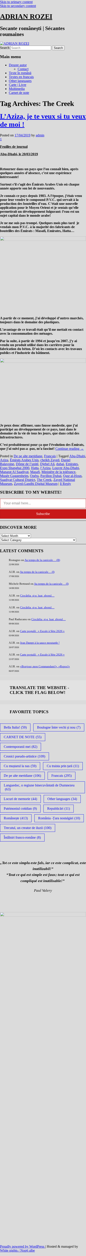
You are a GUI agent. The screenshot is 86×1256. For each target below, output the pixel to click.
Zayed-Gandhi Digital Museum (36, 484)
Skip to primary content (16, 2)
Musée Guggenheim (14, 476)
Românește (16, 818)
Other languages (20, 81)
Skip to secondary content (18, 6)
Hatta (35, 468)
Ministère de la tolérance (58, 472)
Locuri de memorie (20, 799)
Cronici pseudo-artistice (24, 756)
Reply (65, 484)
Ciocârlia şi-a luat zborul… (37, 595)
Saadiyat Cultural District (17, 480)
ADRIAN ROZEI (26, 16)
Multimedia (17, 89)
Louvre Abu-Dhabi (65, 468)
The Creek (44, 480)
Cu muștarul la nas (20, 766)
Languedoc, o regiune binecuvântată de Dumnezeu (39, 787)
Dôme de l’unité (27, 464)
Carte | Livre (17, 85)
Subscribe (43, 514)
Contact (23, 69)
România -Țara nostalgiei (59, 818)
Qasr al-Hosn (72, 476)
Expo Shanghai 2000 (14, 468)
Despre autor (18, 65)
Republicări (58, 808)
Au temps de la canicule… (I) (37, 572)
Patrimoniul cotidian (20, 808)
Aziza (4, 460)
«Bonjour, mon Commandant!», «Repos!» (45, 666)
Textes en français (21, 77)
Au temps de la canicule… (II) (42, 560)
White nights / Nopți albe (17, 1250)
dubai (60, 464)
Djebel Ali (47, 464)
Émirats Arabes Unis (24, 460)
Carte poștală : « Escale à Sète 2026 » (42, 631)
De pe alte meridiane (28, 456)
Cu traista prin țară (63, 766)
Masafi (35, 472)
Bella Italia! (15, 727)
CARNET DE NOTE (22, 737)
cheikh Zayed (49, 460)
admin (40, 135)
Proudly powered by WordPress (22, 1246)
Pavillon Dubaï (50, 476)
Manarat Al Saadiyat (14, 472)
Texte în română (20, 73)
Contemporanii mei (20, 747)
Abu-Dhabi (77, 456)
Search (4, 48)
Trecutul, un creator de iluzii (27, 828)
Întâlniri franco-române (22, 837)
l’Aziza (45, 468)
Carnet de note (19, 93)
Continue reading (69, 448)
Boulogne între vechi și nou (58, 727)
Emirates (72, 464)
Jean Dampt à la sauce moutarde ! (40, 642)
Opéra (34, 476)
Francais (50, 456)
